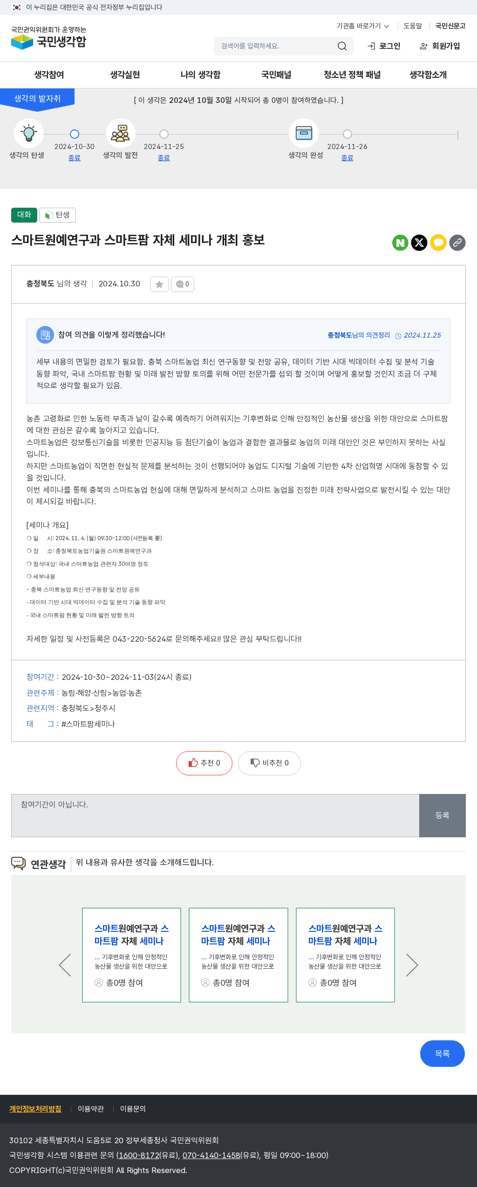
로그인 (390, 46)
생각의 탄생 (26, 155)
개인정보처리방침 (35, 1109)
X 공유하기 (419, 242)
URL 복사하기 (457, 242)
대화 (24, 214)
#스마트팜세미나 (88, 724)
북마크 (159, 284)
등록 (443, 815)
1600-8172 (139, 1155)
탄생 (63, 214)
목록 (442, 1053)
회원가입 (446, 46)
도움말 (413, 26)
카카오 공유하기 (438, 242)
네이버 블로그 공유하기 (400, 242)
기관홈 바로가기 (359, 26)
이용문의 (133, 1109)
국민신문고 (451, 26)
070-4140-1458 (211, 1155)
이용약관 (91, 1109)
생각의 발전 (120, 155)
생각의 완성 (305, 155)
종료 (74, 158)
